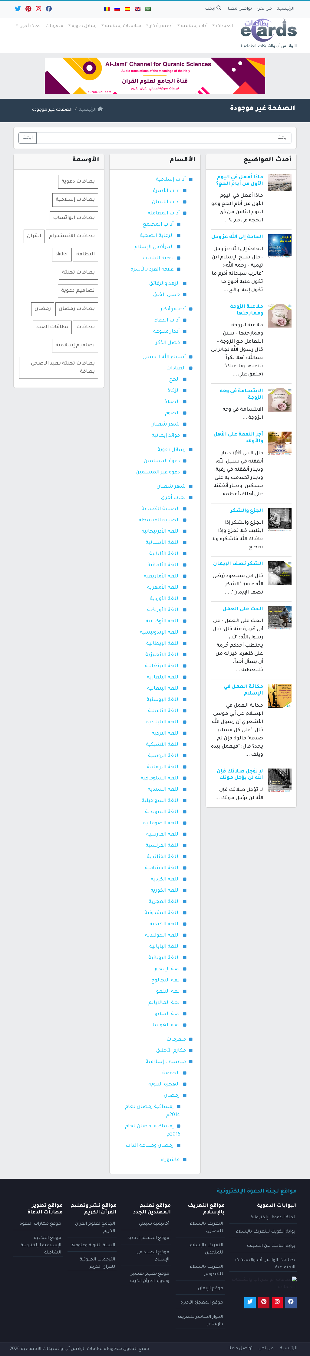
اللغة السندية (164, 789)
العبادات (224, 26)
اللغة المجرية (164, 902)
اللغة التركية (166, 733)
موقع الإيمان (210, 1288)
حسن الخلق (166, 295)
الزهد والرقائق (164, 284)
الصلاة (172, 402)
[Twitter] (17, 10)
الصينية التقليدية (160, 509)
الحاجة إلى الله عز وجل (237, 237)
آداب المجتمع (158, 224)
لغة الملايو (167, 1014)
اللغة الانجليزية (162, 655)
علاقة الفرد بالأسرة (152, 269)
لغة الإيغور (167, 969)
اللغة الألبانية (164, 554)
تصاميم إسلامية (75, 345)
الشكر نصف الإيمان (238, 564)
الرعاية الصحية (157, 236)
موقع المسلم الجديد (148, 1238)
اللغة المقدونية (162, 913)
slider (61, 254)
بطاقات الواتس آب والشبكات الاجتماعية (62, 1349)
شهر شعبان (165, 424)
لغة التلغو (168, 991)
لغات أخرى (30, 26)
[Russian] (117, 9)
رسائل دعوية (84, 26)
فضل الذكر (168, 343)
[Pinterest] (28, 10)
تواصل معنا (240, 9)
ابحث (210, 9)
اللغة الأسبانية (163, 543)
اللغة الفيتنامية (162, 868)
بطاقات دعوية (78, 181)
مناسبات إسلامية (123, 26)
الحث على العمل (243, 609)
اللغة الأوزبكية (163, 610)
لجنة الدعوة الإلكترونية (272, 1217)
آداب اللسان (166, 202)
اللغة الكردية (165, 879)
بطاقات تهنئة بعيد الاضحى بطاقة (63, 368)
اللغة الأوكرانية (163, 621)
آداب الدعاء (167, 320)
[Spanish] (127, 9)
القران (34, 236)
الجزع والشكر (246, 511)
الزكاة (173, 391)
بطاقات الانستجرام (72, 236)
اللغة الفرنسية (163, 846)
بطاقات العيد (52, 327)
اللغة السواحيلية (161, 801)
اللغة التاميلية (164, 711)
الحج (174, 379)
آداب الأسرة (166, 191)
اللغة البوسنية (163, 700)
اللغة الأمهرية (163, 588)
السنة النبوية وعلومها (92, 1245)
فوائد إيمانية (166, 436)
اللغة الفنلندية (163, 857)
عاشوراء (170, 1160)
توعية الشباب (158, 258)
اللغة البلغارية (163, 677)
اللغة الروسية (164, 756)
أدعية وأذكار (161, 26)
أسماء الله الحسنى (164, 357)
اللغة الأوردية (165, 599)
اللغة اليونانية (164, 958)
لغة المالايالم (164, 1003)
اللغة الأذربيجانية (160, 531)
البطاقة (85, 254)
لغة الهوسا (166, 1025)
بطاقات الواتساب (74, 218)
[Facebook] (48, 10)
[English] (138, 9)
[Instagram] (38, 10)
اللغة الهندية (165, 924)
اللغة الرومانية (163, 767)
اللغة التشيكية (163, 745)
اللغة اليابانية (164, 947)
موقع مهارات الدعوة (40, 1224)
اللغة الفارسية (163, 834)
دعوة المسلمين (162, 461)
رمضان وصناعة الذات (150, 1146)
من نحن (264, 9)
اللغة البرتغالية (162, 666)
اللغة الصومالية (161, 823)
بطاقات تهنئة (78, 272)
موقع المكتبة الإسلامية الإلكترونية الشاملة (41, 1245)
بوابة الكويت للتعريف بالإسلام (265, 1232)
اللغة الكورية (165, 890)
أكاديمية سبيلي (154, 1224)
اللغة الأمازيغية (162, 576)
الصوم (172, 413)
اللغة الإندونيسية (160, 632)
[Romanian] (107, 9)
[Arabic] (148, 9)
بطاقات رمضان (77, 309)
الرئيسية (285, 9)
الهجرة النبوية (164, 1084)
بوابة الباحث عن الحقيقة (271, 1246)
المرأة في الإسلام (154, 247)
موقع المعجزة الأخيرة (201, 1302)
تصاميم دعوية (78, 291)
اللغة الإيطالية (163, 644)
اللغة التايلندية (163, 722)
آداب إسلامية (194, 26)
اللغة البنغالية (163, 688)
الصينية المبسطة (159, 520)
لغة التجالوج (165, 980)
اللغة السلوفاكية (160, 778)
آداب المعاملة (164, 213)
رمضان (172, 1096)
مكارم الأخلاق (171, 1051)
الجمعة (171, 1073)
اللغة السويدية (162, 812)
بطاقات (85, 327)
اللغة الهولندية (162, 935)
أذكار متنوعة (166, 332)
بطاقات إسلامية (75, 200)
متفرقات (54, 26)
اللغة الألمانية (163, 565)
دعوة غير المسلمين (158, 472)
